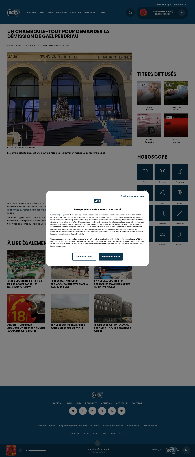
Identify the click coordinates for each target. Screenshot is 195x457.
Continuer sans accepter (132, 196)
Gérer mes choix (84, 256)
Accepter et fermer (110, 256)
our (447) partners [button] (62, 215)
